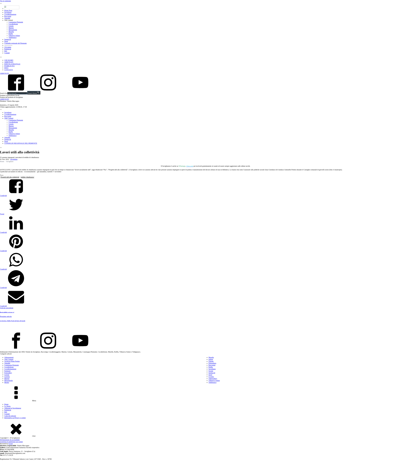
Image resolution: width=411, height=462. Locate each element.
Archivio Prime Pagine (12, 361)
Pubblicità (7, 49)
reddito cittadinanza (27, 177)
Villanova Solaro (14, 35)
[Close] (1, 147)
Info (5, 51)
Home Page (8, 10)
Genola (11, 26)
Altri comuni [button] (8, 20)
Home (2, 161)
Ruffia (11, 34)
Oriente (211, 361)
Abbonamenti (8, 357)
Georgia (7, 377)
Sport (6, 41)
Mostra (6, 382)
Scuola (210, 371)
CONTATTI (8, 70)
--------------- (8, 45)
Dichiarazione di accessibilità (10, 440)
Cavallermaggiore (10, 14)
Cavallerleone (13, 24)
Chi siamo (7, 47)
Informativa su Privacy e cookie (15, 418)
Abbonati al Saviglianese (12, 408)
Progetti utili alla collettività (10, 177)
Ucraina (211, 377)
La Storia (7, 406)
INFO (6, 68)
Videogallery (212, 379)
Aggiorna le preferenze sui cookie (11, 442)
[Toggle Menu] (1, 3)
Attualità (7, 18)
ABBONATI (8, 62)
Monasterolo (13, 30)
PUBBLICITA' (9, 66)
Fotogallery (8, 373)
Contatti (7, 53)
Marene (11, 28)
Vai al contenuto (5, 1)
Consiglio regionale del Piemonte (15, 43)
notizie (210, 359)
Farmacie (7, 371)
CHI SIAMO (8, 60)
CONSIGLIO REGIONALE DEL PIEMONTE (20, 143)
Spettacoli (7, 39)
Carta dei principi (10, 416)
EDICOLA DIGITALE (12, 64)
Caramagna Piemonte (16, 22)
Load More (205, 327)
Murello (11, 32)
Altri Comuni (8, 118)
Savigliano (7, 12)
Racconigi (7, 16)
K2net (11, 444)
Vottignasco (12, 37)
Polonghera (212, 363)
